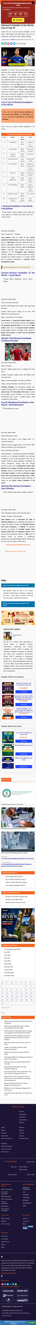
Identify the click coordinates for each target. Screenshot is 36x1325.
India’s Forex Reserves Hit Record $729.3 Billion (16, 1053)
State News (22, 1117)
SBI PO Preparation (6, 1189)
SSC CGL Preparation (4, 1202)
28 (22, 1000)
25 (7, 1000)
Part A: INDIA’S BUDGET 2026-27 (16, 879)
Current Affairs (23, 1166)
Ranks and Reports (6, 1146)
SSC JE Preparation (6, 1199)
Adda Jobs (14, 1166)
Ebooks (3, 1244)
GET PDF (31, 1322)
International (22, 1114)
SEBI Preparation (6, 1196)
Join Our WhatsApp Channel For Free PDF (16, 267)
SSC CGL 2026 (5, 1224)
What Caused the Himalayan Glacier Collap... (14, 853)
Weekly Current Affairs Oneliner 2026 (17, 896)
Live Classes (4, 1239)
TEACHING (26, 1197)
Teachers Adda (30, 1161)
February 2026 (8, 967)
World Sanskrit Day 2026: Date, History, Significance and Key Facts (16, 1084)
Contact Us (26, 1221)
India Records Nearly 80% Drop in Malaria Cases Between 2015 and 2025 (16, 1027)
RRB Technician (5, 1218)
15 (26, 993)
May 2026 (7, 958)
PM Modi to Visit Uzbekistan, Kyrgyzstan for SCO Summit (17, 1089)
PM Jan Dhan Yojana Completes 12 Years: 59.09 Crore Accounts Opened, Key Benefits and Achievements (17, 1078)
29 (27, 1000)
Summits (21, 1133)
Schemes (3, 1133)
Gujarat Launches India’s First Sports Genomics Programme (18, 1022)
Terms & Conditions (22, 1313)
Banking (21, 1122)
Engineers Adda (12, 1174)
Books (3, 1247)
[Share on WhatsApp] (2, 43)
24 (3, 1000)
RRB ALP (3, 1221)
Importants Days (23, 1138)
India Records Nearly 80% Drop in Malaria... (14, 828)
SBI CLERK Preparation (4, 1192)
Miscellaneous (5, 1151)
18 (7, 996)
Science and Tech (6, 1149)
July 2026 (7, 952)
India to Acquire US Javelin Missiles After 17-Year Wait (17, 1063)
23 (31, 996)
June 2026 (7, 955)
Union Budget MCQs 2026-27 (14, 876)
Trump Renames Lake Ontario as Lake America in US (18, 1094)
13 (17, 993)
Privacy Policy (6, 1315)
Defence (21, 1130)
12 (12, 993)
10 (2, 993)
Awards (3, 1130)
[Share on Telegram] (5, 43)
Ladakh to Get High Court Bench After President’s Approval (15, 1048)
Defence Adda (23, 1169)
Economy (21, 1135)
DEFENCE (26, 1200)
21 (22, 996)
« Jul (2, 1012)
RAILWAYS (26, 1194)
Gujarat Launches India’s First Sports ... (13, 804)
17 (2, 996)
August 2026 (12, 949)
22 (27, 996)
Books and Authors (6, 1138)
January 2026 (8, 969)
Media (24, 1224)
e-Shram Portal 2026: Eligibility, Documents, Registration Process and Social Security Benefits (17, 1037)
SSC (24, 1192)
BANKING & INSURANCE (26, 1188)
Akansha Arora (7, 39)
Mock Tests (4, 1236)
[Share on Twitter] (14, 43)
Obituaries (4, 1143)
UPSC (24, 1205)
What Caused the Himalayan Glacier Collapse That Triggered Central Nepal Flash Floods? (18, 1032)
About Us (25, 1218)
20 (17, 996)
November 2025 (9, 975)
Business (21, 1127)
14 (22, 993)
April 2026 (7, 961)
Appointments (23, 1119)
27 (17, 1000)
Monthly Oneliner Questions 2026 (15, 902)
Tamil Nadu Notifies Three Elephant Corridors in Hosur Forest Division (18, 1058)
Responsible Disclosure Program (11, 1310)
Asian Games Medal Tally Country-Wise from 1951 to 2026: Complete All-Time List (17, 1072)
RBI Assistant (5, 1206)
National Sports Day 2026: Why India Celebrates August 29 (15, 1067)
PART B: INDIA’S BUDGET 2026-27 (16, 882)
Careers (28, 1227)
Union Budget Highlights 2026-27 (15, 885)
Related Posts (6, 779)
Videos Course (5, 1241)
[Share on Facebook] (11, 43)
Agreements (4, 1135)
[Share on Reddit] (8, 43)
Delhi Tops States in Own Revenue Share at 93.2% (17, 1043)
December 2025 (9, 972)
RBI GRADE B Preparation (5, 1209)
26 (12, 1000)
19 (12, 996)
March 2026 (7, 964)
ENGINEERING (27, 1203)
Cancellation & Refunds (8, 1313)
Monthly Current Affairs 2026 (14, 899)
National (21, 1111)
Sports (3, 1127)
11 (7, 993)
